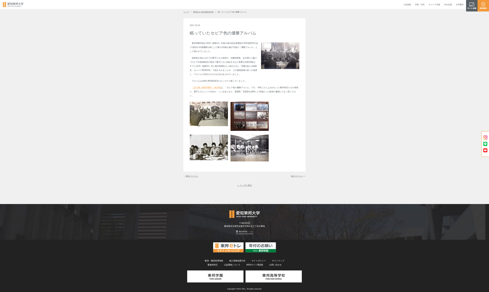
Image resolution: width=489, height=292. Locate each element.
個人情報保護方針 (237, 261)
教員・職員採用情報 (214, 261)
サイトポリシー (259, 261)
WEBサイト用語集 (254, 265)
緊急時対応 (213, 265)
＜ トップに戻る (244, 185)
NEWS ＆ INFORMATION (203, 12)
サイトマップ (278, 261)
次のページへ (297, 176)
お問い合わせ (275, 265)
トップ (186, 12)
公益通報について (232, 265)
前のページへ (192, 176)
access (243, 231)
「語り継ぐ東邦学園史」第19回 (206, 87)
